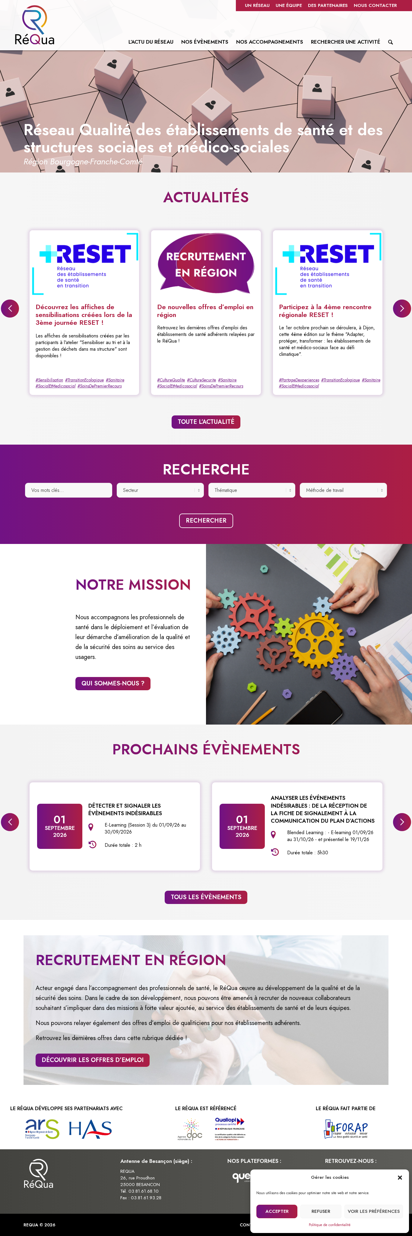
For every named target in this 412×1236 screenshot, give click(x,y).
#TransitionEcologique (84, 380)
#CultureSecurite (201, 380)
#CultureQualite (171, 380)
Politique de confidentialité (329, 1225)
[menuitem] (257, 5)
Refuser (321, 1211)
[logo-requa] (34, 24)
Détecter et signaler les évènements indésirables (125, 809)
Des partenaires (328, 5)
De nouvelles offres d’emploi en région (205, 310)
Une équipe (289, 5)
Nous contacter (375, 5)
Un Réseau (257, 5)
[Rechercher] (390, 43)
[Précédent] (18, 110)
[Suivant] (394, 110)
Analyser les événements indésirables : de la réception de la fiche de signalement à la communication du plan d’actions (323, 809)
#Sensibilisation (49, 380)
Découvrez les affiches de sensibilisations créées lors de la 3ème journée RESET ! (84, 315)
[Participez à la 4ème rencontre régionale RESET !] (327, 263)
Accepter (277, 1211)
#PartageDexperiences (299, 380)
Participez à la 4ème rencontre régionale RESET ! (325, 310)
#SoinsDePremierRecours (100, 386)
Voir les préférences (374, 1211)
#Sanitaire (115, 380)
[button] (400, 1178)
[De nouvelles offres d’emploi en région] (206, 263)
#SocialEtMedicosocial (55, 386)
